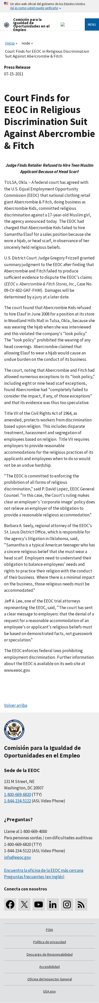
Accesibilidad (49, 966)
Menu (92, 24)
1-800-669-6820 (17, 794)
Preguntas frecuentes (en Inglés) (34, 877)
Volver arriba (15, 705)
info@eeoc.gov (17, 857)
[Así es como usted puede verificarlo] (49, 6)
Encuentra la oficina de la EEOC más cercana (43, 870)
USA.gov (49, 991)
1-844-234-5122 (17, 801)
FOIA (49, 929)
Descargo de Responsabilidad (50, 954)
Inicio (10, 43)
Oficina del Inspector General (49, 979)
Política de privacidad (49, 942)
